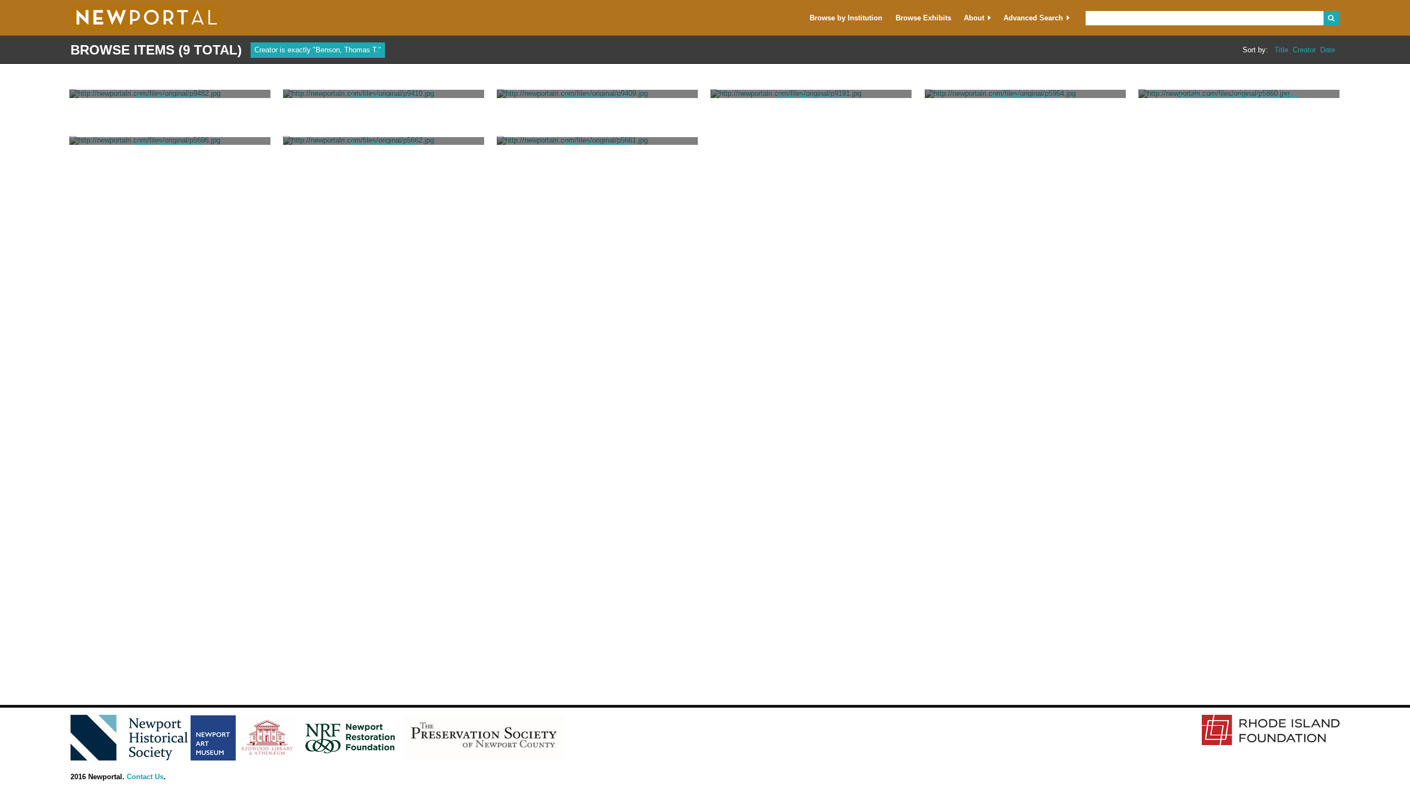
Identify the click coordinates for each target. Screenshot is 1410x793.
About (974, 18)
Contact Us (145, 777)
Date (1327, 50)
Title (1281, 50)
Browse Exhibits (923, 18)
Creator (1304, 50)
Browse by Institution (846, 18)
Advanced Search (1033, 18)
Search (1332, 18)
